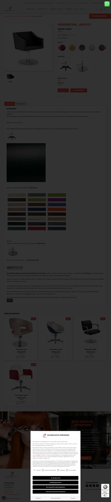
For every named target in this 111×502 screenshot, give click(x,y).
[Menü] (108, 485)
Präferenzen (38, 498)
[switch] (105, 495)
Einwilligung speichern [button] (55, 482)
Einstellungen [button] (65, 455)
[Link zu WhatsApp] (107, 4)
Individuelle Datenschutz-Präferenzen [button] (55, 491)
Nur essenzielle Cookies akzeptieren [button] (55, 487)
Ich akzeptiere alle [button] (55, 478)
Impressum (73, 498)
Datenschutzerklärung (40, 453)
